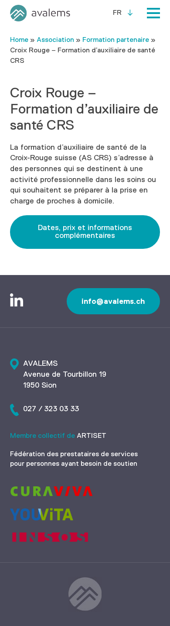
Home (19, 40)
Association (55, 40)
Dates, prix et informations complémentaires (85, 232)
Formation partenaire (115, 40)
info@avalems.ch (113, 301)
